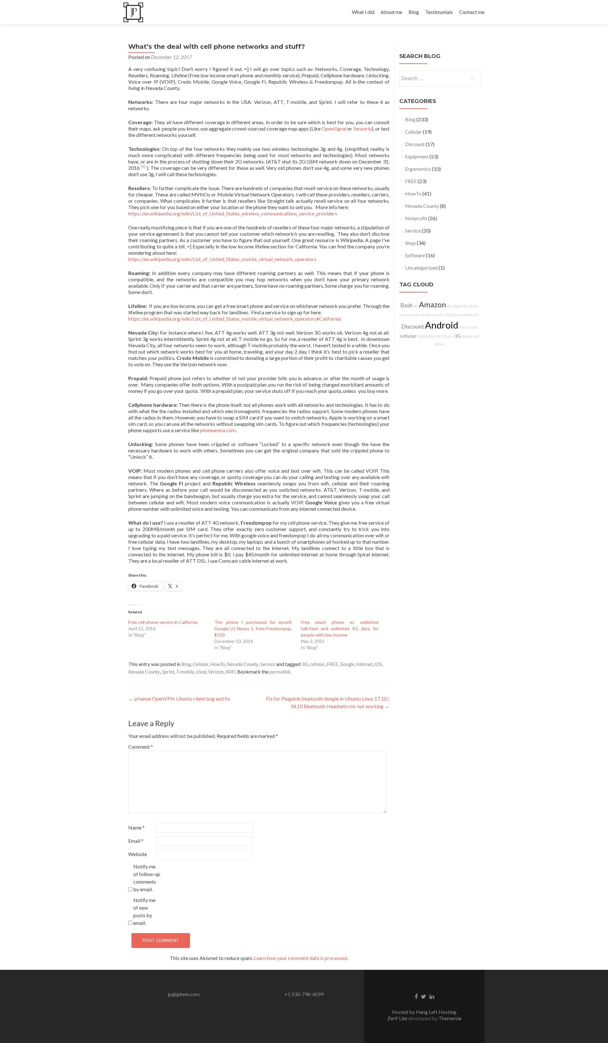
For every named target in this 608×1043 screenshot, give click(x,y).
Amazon (432, 304)
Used (201, 672)
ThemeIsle (450, 1018)
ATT (476, 315)
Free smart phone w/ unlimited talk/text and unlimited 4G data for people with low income (339, 628)
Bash (406, 305)
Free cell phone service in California (163, 622)
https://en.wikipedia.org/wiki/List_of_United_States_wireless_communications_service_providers (232, 213)
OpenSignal (333, 128)
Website (137, 854)
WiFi (230, 672)
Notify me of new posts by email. (144, 911)
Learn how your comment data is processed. (301, 958)
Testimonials (439, 12)
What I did (363, 12)
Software (415, 255)
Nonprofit (416, 218)
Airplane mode (432, 315)
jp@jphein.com (184, 994)
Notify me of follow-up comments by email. (146, 877)
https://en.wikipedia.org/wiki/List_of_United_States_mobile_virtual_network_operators (222, 259)
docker (467, 336)
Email (135, 841)
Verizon (216, 672)
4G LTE (441, 336)
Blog (413, 12)
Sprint (168, 672)
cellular (317, 664)
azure (473, 327)
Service (267, 664)
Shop (410, 243)
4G (416, 306)
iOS (378, 664)
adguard (459, 306)
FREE (332, 664)
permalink (279, 672)
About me (391, 12)
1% (449, 306)
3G (304, 664)
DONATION (426, 336)
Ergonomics (418, 169)
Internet (364, 664)
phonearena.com (218, 430)
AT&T (463, 327)
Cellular (201, 664)
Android (441, 324)
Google (347, 664)
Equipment (416, 156)
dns (450, 336)
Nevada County (242, 664)
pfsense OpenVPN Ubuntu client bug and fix (179, 698)
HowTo (218, 664)
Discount (415, 144)
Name (136, 827)
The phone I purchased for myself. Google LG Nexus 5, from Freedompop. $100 (253, 628)
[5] (143, 166)
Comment (140, 747)
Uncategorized (421, 268)
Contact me (471, 12)
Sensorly (362, 128)
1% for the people (458, 315)
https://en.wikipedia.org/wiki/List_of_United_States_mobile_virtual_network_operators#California (234, 319)
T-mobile (185, 672)
